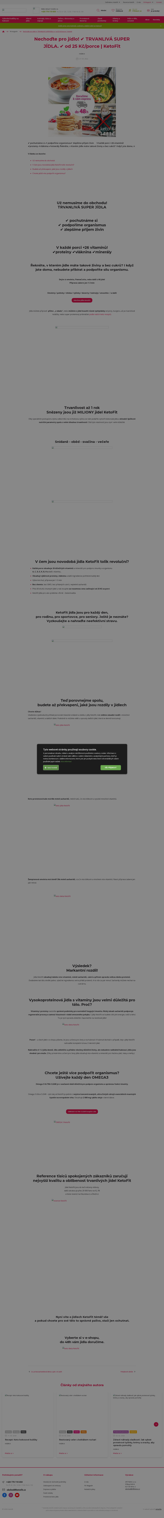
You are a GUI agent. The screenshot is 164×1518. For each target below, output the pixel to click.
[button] (51, 767)
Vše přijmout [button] (111, 767)
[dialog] (82, 759)
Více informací (66, 761)
